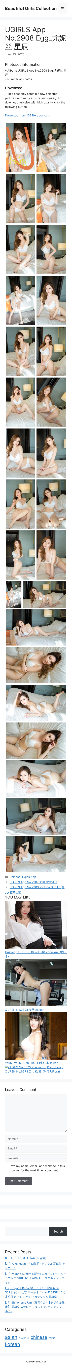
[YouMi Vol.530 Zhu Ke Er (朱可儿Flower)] (36, 1058)
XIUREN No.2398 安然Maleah (24, 1009)
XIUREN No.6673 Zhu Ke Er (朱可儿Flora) (32, 1071)
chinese (39, 1337)
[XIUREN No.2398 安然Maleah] (36, 1005)
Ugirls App (29, 877)
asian (11, 1337)
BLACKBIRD (24, 1338)
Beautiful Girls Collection (31, 8)
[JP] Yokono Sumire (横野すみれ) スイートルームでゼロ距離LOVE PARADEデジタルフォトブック (35, 1278)
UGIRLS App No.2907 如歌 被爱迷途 (33, 882)
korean (12, 1344)
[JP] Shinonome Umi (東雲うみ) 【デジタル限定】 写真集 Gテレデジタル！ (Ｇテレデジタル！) (35, 1307)
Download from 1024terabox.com (27, 115)
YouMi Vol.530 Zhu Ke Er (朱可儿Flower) (32, 1063)
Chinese (15, 877)
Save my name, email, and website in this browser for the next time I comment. (37, 1168)
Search (58, 1231)
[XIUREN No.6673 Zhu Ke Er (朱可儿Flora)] (34, 1067)
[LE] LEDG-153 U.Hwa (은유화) (25, 1258)
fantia (52, 1337)
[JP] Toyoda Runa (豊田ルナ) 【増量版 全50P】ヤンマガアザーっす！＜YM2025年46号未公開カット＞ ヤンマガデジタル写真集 (35, 1292)
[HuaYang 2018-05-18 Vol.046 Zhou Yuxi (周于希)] (36, 947)
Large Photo (14, 172)
